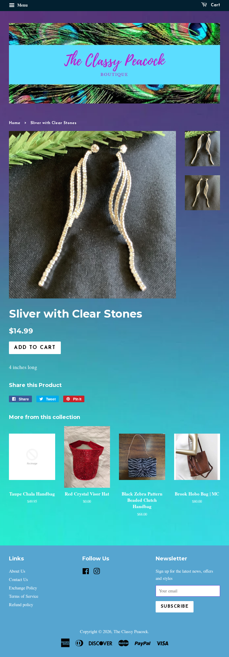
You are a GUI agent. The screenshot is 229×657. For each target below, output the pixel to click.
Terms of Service (23, 596)
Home (14, 123)
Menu (22, 5)
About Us (17, 571)
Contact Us (18, 579)
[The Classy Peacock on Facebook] (85, 572)
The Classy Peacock (131, 631)
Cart (214, 5)
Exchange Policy (23, 588)
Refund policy (21, 604)
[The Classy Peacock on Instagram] (96, 572)
